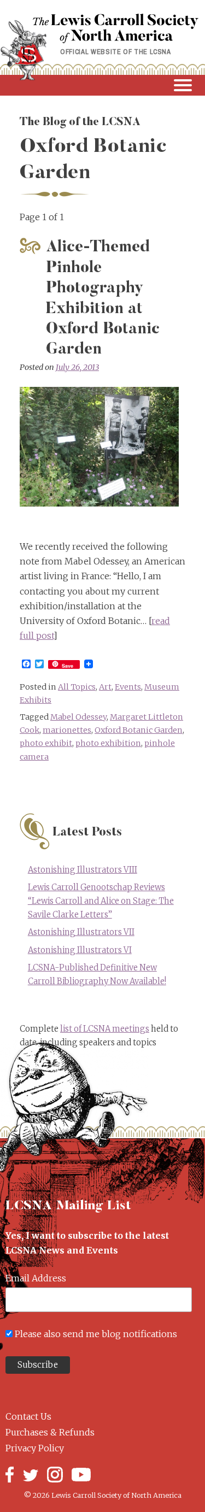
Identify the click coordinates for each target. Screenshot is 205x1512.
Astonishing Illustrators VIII (82, 870)
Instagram (55, 1474)
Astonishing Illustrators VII (81, 932)
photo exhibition (108, 743)
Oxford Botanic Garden (139, 730)
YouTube (81, 1474)
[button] (102, 85)
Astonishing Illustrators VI (80, 950)
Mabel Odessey (78, 717)
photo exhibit (46, 743)
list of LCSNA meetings (104, 1029)
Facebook (9, 1474)
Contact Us (28, 1416)
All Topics (77, 687)
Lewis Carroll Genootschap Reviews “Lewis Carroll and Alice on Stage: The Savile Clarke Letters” (101, 901)
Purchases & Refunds (50, 1432)
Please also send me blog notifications (96, 1333)
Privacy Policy (34, 1448)
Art (105, 687)
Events (128, 687)
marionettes (67, 730)
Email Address (35, 1278)
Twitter (30, 1474)
